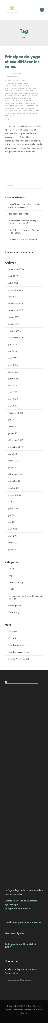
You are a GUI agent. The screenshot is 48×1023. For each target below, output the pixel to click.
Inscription (12, 631)
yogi (7, 116)
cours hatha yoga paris (16, 91)
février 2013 (13, 426)
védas (36, 111)
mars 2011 (13, 535)
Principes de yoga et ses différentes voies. (22, 62)
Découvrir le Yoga (17, 80)
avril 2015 (12, 392)
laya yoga (10, 103)
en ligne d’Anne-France (17, 908)
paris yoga (30, 103)
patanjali (9, 106)
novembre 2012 (15, 447)
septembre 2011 (15, 494)
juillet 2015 (13, 378)
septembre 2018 (15, 303)
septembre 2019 (15, 289)
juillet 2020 (13, 283)
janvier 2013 (13, 433)
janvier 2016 (13, 371)
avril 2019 (12, 296)
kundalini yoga (23, 101)
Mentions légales (14, 933)
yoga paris (31, 113)
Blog (10, 575)
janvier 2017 (13, 324)
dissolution (11, 96)
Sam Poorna (13, 77)
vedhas (8, 113)
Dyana (21, 96)
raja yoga (9, 108)
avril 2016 (12, 358)
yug (12, 116)
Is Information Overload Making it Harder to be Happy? (23, 222)
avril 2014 (12, 406)
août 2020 (13, 276)
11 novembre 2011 (16, 73)
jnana (7, 98)
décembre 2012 (15, 440)
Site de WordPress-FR (18, 658)
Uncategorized (14, 605)
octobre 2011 (14, 488)
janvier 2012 (13, 467)
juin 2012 (12, 453)
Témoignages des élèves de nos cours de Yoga (25, 597)
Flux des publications (17, 645)
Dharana (33, 93)
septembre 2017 (15, 310)
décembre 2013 (15, 412)
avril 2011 (12, 529)
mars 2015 (13, 399)
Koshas (27, 98)
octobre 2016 (14, 330)
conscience (10, 86)
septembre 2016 (15, 337)
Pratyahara (32, 106)
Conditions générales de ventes (23, 922)
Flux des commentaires (18, 652)
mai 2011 (12, 522)
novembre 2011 (15, 481)
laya (34, 101)
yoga (22, 113)
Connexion (13, 638)
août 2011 (12, 501)
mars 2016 (13, 365)
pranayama (20, 106)
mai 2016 (12, 351)
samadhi (9, 111)
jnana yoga (17, 98)
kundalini (10, 101)
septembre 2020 (16, 269)
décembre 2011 (15, 474)
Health (11, 589)
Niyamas (20, 103)
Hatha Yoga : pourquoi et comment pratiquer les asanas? (24, 205)
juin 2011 (12, 515)
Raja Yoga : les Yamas (18, 213)
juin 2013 (12, 419)
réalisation (21, 108)
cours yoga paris (19, 93)
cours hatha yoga (27, 88)
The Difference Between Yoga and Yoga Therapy (24, 231)
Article (11, 568)
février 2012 (13, 460)
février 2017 (13, 317)
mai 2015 (12, 385)
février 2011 (13, 542)
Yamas (16, 113)
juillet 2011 (13, 508)
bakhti (27, 83)
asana (11, 83)
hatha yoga (31, 96)
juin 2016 (12, 344)
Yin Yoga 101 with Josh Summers (22, 239)
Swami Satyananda (23, 111)
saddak (32, 108)
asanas (18, 83)
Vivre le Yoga (14, 612)
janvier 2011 (13, 549)
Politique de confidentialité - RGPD (21, 946)
